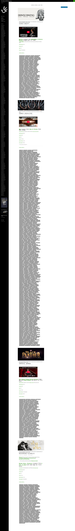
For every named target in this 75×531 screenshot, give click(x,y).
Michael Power (26, 275)
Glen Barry (21, 218)
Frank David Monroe (28, 412)
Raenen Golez (21, 428)
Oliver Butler (21, 288)
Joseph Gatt (29, 243)
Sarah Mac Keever (31, 319)
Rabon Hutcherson (22, 427)
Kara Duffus (25, 504)
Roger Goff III (27, 516)
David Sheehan (36, 191)
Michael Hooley (31, 273)
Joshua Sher (35, 244)
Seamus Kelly (35, 320)
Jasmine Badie (30, 74)
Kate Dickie (30, 247)
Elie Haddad (35, 201)
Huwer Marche (36, 70)
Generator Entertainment (27, 214)
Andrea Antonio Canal (22, 401)
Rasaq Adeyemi (31, 90)
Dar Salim (26, 187)
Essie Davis (37, 206)
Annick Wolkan (26, 161)
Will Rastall (21, 343)
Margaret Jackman (26, 262)
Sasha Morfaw (38, 429)
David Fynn (25, 190)
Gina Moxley (33, 217)
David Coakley (30, 189)
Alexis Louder (21, 400)
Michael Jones (21, 85)
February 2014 (2, 163)
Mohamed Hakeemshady (32, 425)
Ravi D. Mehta (37, 514)
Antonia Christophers (32, 162)
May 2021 (2, 84)
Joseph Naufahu (22, 244)
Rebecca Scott (27, 303)
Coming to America (3, 21)
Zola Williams (21, 437)
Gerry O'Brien (32, 216)
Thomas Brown (21, 333)
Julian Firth (29, 245)
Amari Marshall (27, 56)
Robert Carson (36, 515)
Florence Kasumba (22, 411)
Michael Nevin (38, 274)
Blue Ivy (33, 59)
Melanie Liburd (21, 271)
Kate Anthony (21, 247)
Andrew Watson (36, 158)
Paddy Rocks (32, 290)
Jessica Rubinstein (22, 502)
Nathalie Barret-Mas (27, 86)
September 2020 (3, 91)
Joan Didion (26, 502)
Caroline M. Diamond (22, 490)
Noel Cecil (31, 286)
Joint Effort (26, 503)
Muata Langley (31, 85)
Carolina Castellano (27, 175)
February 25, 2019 (34, 460)
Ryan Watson (21, 517)
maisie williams (21, 261)
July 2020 (2, 93)
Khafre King (33, 505)
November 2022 (3, 67)
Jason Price (21, 75)
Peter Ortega (34, 88)
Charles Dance (31, 176)
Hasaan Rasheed (27, 413)
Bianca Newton (29, 59)
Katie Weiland (30, 248)
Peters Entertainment (36, 513)
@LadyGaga (21, 458)
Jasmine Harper (35, 74)
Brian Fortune (21, 172)
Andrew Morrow (36, 56)
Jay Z (24, 75)
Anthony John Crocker (37, 161)
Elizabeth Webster (38, 202)
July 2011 (2, 192)
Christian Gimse (35, 178)
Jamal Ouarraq (27, 231)
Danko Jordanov (28, 186)
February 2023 (2, 64)
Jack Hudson (29, 230)
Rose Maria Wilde (36, 516)
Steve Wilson (27, 329)
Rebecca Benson (22, 303)
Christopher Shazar (35, 491)
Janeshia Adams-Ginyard (27, 415)
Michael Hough (36, 273)
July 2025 (2, 37)
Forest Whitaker (35, 411)
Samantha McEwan (32, 318)
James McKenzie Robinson (23, 233)
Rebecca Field (21, 515)
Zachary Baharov (33, 345)
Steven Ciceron (27, 519)
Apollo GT (36, 401)
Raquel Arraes (35, 301)
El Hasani (32, 201)
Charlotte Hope (27, 177)
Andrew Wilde (21, 159)
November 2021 (3, 78)
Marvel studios (21, 423)
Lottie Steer (33, 257)
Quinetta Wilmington (33, 89)
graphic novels (32, 382)
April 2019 (2, 107)
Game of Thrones (33, 129)
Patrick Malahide (31, 292)
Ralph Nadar (38, 89)
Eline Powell (21, 202)
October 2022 (2, 68)
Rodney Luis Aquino (30, 428)
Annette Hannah (37, 160)
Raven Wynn (25, 428)
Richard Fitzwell (22, 306)
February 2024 (2, 53)
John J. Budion (29, 76)
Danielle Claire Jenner (22, 186)
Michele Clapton (22, 277)
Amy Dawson (35, 157)
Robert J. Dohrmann (22, 516)
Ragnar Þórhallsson (22, 300)
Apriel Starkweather (22, 163)
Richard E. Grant (37, 305)
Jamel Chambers (36, 414)
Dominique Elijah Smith (27, 409)
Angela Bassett (32, 401)
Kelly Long (21, 249)
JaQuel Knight (30, 73)
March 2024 (2, 52)
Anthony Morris (22, 162)
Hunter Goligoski (34, 499)
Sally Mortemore (22, 317)
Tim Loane (35, 333)
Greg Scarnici (21, 499)
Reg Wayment (21, 304)
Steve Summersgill (22, 329)
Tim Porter (29, 334)
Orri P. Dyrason (36, 289)
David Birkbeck (21, 189)
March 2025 (2, 41)
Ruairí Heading (26, 315)
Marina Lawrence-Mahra (27, 263)
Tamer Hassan (27, 331)
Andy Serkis (27, 401)
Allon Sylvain (21, 157)
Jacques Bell (37, 71)
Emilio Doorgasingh (30, 204)
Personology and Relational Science (6, 0)
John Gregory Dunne (36, 502)
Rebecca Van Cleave (32, 303)
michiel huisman (38, 277)
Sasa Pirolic (31, 320)
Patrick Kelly (26, 292)
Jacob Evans (26, 414)
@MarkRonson (26, 458)
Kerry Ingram (38, 249)
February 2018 (2, 120)
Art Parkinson (26, 164)
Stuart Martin (21, 330)
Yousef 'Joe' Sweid (22, 345)
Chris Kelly (25, 491)
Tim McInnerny (21, 334)
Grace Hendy (35, 218)
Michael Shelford (37, 275)
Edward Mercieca (31, 200)
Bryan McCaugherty (36, 172)
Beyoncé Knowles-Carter (23, 59)
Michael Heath (26, 273)
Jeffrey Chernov (36, 415)
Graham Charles (27, 219)
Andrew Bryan (26, 158)
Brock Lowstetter (32, 489)
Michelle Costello (27, 277)
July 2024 (2, 48)
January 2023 (2, 65)
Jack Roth (38, 230)
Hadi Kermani (38, 221)
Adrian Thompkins (28, 55)
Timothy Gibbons (34, 334)
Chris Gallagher (22, 178)
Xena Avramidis (34, 344)
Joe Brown (21, 76)
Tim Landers (31, 333)
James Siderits (21, 415)
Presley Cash (26, 514)
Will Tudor (25, 343)
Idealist (35, 111)
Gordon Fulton (25, 218)
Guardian (32, 111)
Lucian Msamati (25, 258)
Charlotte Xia (35, 490)
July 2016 (2, 138)
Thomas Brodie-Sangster (36, 332)
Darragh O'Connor (35, 187)
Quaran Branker (27, 89)
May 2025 (2, 39)
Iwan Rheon (34, 229)
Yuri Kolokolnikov (27, 345)
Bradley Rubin (36, 488)
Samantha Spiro (37, 318)
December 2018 (3, 111)
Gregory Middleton (22, 220)
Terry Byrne (30, 332)
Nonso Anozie (35, 286)
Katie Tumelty (26, 248)
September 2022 (3, 69)
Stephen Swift (26, 328)
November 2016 (3, 134)
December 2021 (3, 77)
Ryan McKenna (21, 316)
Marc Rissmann (26, 261)
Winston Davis (35, 343)
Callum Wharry (22, 174)
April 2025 (2, 40)
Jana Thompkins (22, 73)
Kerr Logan (34, 249)
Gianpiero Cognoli (28, 217)
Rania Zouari (30, 301)
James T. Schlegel (34, 500)
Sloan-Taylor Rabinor (36, 518)
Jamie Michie (21, 234)
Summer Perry (35, 519)
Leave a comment (30, 25)
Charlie (31, 490)
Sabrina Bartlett (31, 316)
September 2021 (3, 80)
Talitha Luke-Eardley (22, 331)
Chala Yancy (35, 61)
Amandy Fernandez (22, 56)
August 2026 (2, 25)
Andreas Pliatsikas (31, 485)
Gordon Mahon (30, 218)
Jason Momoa (21, 235)
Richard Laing (26, 306)
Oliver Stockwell (32, 288)
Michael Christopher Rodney (28, 424)
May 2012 (2, 183)
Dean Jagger (30, 192)
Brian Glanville (22, 60)
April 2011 (2, 195)
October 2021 (2, 79)
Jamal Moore (36, 72)
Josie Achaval (21, 504)
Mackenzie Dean (27, 260)
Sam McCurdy (38, 317)
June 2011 (2, 193)
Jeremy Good (29, 501)
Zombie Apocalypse (25, 113)
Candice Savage (31, 61)
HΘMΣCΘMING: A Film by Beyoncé (23, 71)
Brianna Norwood (31, 60)
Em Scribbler (21, 204)
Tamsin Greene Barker (33, 331)
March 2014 (2, 162)
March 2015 (2, 151)
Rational (27, 22)
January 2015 (2, 153)
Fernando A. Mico (33, 410)
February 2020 (2, 98)
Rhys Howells (35, 304)
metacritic (20, 46)
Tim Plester (25, 334)
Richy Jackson (31, 515)
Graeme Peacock (22, 219)
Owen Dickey (21, 290)
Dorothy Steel (38, 409)
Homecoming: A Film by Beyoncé (29, 70)
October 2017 (2, 124)
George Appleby (38, 214)
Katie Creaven (21, 248)
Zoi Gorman (38, 345)
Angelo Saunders (22, 57)
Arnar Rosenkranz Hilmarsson (34, 163)
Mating (40, 451)
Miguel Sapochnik (22, 278)
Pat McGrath (26, 291)
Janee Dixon (26, 73)
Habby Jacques (31, 69)
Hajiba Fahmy (36, 69)
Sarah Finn (33, 429)
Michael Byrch (21, 272)
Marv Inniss (21, 84)
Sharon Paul (25, 518)
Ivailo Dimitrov (26, 229)
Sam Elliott (25, 517)
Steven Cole (31, 329)
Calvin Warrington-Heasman (28, 174)
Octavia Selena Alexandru (23, 287)
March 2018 (2, 119)
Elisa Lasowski (26, 202)
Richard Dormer (26, 305)
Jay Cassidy (25, 501)
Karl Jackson (30, 246)
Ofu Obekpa (25, 426)
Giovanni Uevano (26, 69)
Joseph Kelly (34, 503)
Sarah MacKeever (37, 319)
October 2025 (2, 34)
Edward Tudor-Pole (22, 201)
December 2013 (3, 165)
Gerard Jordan (27, 216)
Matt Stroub (30, 84)
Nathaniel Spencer (33, 86)
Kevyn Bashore (29, 505)
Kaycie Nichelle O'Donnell (23, 505)
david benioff (38, 188)
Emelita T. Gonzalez (27, 410)
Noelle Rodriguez (22, 88)
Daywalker (2, 20)
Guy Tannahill (38, 220)
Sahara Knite (36, 316)
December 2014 (3, 154)
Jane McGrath (33, 234)
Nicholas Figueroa (28, 87)
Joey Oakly (24, 76)
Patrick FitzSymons (35, 291)
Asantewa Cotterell (37, 57)
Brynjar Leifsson (26, 173)
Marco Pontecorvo (31, 261)
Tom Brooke (35, 335)
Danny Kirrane (33, 186)
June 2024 (2, 49)
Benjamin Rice (32, 487)
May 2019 (2, 106)
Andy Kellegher (31, 159)
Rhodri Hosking (26, 304)
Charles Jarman (36, 176)
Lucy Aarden (30, 258)
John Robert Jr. (22, 503)
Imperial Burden (25, 363)
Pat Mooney (30, 291)
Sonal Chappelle (22, 519)
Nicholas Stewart (33, 87)
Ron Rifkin (31, 516)
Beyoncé (39, 58)
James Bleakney (32, 231)
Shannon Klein (21, 518)
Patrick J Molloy (22, 292)
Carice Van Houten (35, 174)
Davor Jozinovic (26, 192)
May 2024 (2, 50)
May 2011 (2, 194)
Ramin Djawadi (21, 301)
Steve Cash (34, 328)
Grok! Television (28, 220)
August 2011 (2, 191)
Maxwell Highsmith (34, 423)
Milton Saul (26, 425)
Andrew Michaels (22, 486)
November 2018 (3, 112)
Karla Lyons (34, 246)
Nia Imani (24, 87)
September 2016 (3, 136)
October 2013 (2, 167)
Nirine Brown (38, 87)
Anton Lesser (26, 162)
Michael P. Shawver (35, 424)
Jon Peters (30, 503)
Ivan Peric (30, 229)
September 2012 (3, 179)
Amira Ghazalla (26, 157)
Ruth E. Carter (25, 429)
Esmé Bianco (33, 206)
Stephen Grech (21, 328)
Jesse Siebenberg (34, 501)
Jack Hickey (25, 230)
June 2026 (2, 27)
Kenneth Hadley (30, 249)
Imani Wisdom (38, 499)
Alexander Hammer (37, 55)
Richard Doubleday (31, 305)
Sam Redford (21, 318)
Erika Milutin (25, 206)
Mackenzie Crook (22, 260)
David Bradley (26, 189)
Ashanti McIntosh (22, 58)
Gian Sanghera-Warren (22, 217)
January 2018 (2, 121)
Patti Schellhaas (30, 426)
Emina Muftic (21, 205)
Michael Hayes (21, 273)
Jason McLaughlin (38, 234)
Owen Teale (25, 290)
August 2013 (2, 169)
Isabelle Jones (21, 229)
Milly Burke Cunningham (28, 278)
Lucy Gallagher (35, 258)
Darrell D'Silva (21, 188)
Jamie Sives (25, 234)
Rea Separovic (36, 302)
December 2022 (3, 66)
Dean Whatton (35, 192)
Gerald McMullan (22, 216)
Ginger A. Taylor (38, 217)
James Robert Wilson (29, 233)
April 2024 (2, 51)
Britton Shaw (21, 61)
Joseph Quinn (26, 244)
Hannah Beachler (22, 413)
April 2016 (2, 141)
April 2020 (2, 96)
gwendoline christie (27, 221)
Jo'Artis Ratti (37, 75)
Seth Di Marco (37, 517)
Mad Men (2, 17)
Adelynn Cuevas (28, 399)
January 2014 (2, 164)
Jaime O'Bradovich (22, 72)
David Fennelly (35, 189)
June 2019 (2, 105)
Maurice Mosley (35, 84)
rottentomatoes (21, 44)
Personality (23, 22)
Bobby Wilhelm (21, 488)
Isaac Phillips (37, 413)
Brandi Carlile (21, 489)
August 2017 (2, 126)
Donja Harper (33, 409)
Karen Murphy (34, 504)
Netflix (21, 39)
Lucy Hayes (21, 259)
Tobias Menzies (21, 335)
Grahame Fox (31, 219)
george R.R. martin (27, 215)
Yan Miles (38, 344)
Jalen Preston (31, 72)
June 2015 (2, 148)
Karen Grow (29, 504)
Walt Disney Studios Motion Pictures (28, 379)
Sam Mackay (34, 317)
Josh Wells (38, 503)
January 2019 (2, 110)
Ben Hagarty (35, 58)
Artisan (20, 111)
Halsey (25, 499)
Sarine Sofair (21, 320)
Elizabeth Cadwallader (32, 202)
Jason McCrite (21, 501)
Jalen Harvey (27, 72)
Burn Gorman (31, 173)
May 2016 (2, 140)
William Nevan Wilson (30, 343)
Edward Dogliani (26, 200)
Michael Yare (32, 276)
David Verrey (21, 192)
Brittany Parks (36, 60)
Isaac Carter (33, 71)
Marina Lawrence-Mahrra (34, 263)
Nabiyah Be (37, 425)
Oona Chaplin (26, 289)
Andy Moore (35, 159)
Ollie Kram (36, 288)
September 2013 (3, 168)
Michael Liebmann (27, 274)
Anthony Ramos (37, 486)
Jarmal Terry (35, 73)
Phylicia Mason (21, 514)
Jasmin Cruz (26, 74)
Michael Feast (31, 272)
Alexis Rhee (25, 400)
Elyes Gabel (33, 203)
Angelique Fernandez (27, 160)
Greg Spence (36, 219)
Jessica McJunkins (32, 75)
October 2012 (2, 178)
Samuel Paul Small (22, 319)
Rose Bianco (21, 429)
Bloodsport (2, 18)
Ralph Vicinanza (37, 300)
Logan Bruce (25, 257)
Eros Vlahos (29, 206)
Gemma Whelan (21, 214)
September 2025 (3, 35)
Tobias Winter (26, 335)
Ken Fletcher (25, 249)
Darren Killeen (31, 188)
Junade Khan (38, 245)
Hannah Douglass (22, 70)
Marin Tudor (21, 263)
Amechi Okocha (34, 400)
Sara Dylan (26, 319)
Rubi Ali (30, 315)
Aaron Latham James (22, 55)
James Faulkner (26, 232)
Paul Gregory (30, 513)
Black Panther (27, 380)
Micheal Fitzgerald (38, 276)
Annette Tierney (22, 161)
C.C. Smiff (35, 173)
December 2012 (3, 176)
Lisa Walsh (21, 257)
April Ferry (27, 163)
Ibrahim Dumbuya (32, 413)
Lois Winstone (29, 257)
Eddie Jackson (21, 200)
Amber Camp (31, 56)
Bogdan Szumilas (26, 488)
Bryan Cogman (31, 172)
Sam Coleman (30, 317)
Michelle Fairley (33, 277)
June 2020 (2, 94)
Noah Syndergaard (22, 286)
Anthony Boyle (31, 161)
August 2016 (2, 137)
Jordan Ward (37, 76)
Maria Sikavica (36, 262)
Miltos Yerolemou (34, 278)
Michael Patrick (22, 275)
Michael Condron (26, 272)
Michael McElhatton (33, 274)
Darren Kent (26, 188)
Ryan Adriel (30, 429)
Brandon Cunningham (37, 59)
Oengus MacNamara (34, 287)
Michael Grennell (36, 272)
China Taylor (21, 491)
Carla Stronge (21, 175)
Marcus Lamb (21, 262)
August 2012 (2, 180)
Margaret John (32, 262)
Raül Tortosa (21, 302)
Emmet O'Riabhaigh (30, 205)
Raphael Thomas (26, 90)
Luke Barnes (25, 259)
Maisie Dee (35, 260)
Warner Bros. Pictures (25, 463)
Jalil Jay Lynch (31, 414)
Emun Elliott (35, 205)
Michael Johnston (22, 274)
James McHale (34, 232)
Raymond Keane (32, 302)
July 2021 (2, 82)
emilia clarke (25, 204)
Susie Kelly (34, 330)
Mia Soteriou (34, 271)
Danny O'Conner (22, 187)
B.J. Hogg (35, 164)
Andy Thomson (21, 160)
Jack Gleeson (21, 230)
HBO (20, 129)
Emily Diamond (36, 204)
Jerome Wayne (27, 75)
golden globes (21, 477)
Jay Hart (32, 415)
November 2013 (3, 166)
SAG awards (20, 142)
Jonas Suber (33, 76)
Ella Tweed (25, 203)
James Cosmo (36, 231)
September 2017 (3, 125)
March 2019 (2, 108)
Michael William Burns (27, 276)
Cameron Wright (26, 61)
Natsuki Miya (38, 86)
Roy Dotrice (36, 314)
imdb (19, 48)
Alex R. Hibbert (33, 399)
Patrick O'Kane (36, 292)
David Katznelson (34, 190)
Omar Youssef (21, 289)
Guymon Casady (22, 221)
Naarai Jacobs (36, 85)
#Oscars (20, 457)
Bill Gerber (36, 487)
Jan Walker (28, 234)
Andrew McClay (31, 158)
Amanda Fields (26, 485)
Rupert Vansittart (34, 315)
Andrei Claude (21, 158)
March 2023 (2, 63)
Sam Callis (26, 317)
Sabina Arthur (26, 316)
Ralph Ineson (32, 300)
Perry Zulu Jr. (34, 426)
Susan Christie (30, 330)
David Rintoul (31, 191)
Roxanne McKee (32, 314)
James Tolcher (35, 233)
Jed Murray (34, 235)
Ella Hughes (21, 203)
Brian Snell (26, 60)
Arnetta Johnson (31, 57)
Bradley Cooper (32, 488)
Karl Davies (25, 246)
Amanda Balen (21, 485)
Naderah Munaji (22, 86)
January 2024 (2, 54)
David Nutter (27, 191)
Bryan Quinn (21, 173)
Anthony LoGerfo (32, 486)
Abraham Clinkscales (22, 399)
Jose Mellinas (21, 243)
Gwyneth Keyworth (33, 221)
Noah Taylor (27, 286)
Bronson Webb (26, 172)
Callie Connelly (37, 489)
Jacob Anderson (22, 231)
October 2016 (2, 135)
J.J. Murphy (37, 229)
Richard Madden (32, 306)
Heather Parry (29, 499)
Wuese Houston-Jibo (28, 344)
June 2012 (2, 182)
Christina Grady (30, 491)
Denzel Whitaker (22, 409)
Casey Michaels (38, 175)
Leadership (37, 361)
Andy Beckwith (26, 159)
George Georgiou (22, 215)
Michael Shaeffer (31, 275)
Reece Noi (37, 303)
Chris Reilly (26, 178)
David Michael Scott (22, 191)
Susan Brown (26, 330)
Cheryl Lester (38, 177)
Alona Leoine (29, 400)
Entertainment (23, 111)
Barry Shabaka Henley (22, 487)
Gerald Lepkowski (33, 215)
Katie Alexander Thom (35, 247)
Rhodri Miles (30, 304)
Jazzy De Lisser (30, 235)
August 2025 (2, 36)
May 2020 (2, 95)
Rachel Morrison (28, 427)
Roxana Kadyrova (27, 314)
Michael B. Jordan (22, 424)
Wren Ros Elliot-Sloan (22, 344)
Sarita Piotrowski (26, 320)
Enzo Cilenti (21, 206)
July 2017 (2, 127)
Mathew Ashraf (25, 84)
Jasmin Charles (21, 74)
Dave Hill (35, 188)
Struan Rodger (36, 329)
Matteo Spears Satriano (28, 423)
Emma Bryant (25, 205)
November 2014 (3, 155)
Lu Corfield (21, 258)
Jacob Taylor (29, 500)
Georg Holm (33, 214)
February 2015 (2, 152)
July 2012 (2, 181)
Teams (29, 22)
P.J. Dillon (29, 290)
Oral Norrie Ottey (31, 289)
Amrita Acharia (31, 157)
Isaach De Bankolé (22, 414)
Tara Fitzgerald (22, 332)
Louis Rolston (38, 257)
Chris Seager (30, 178)
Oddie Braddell (29, 287)
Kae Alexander (21, 246)
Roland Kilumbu (36, 428)
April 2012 (2, 184)
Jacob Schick (25, 500)
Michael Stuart (21, 276)
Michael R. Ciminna (22, 425)
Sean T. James (33, 517)
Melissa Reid (30, 271)
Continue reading (22, 147)
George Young (21, 69)
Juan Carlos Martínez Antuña (23, 245)
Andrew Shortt (27, 486)
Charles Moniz (27, 490)
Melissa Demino (26, 271)
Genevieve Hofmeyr (34, 412)
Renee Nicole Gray (26, 515)
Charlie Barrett (22, 177)
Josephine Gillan (31, 244)
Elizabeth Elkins (22, 410)
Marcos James (37, 261)
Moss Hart (21, 513)
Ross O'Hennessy (22, 314)
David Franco (21, 190)
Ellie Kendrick (29, 203)
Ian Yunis (29, 71)
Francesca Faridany (22, 412)
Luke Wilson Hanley (34, 259)
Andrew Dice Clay (37, 485)
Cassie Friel (21, 176)
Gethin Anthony (37, 216)
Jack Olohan (34, 230)
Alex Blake (32, 55)
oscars (20, 475)
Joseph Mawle (34, 243)
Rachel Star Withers (33, 427)
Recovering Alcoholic (27, 453)
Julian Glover (34, 245)
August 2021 (2, 81)
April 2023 (2, 62)
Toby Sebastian (31, 335)
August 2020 (2, 92)
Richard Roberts (37, 306)
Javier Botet (25, 235)
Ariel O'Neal (26, 57)
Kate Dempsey (25, 247)
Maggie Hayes (31, 260)
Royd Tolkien (21, 315)
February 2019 (2, 109)
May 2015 (2, 149)
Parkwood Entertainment (28, 88)
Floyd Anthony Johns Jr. (28, 411)
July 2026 (2, 26)
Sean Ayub (29, 517)
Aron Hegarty (21, 164)
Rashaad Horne (36, 90)
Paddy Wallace (37, 290)
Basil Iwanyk (27, 487)
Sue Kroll (31, 519)
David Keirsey (25, 25)
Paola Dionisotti (22, 291)
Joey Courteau (31, 502)
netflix (20, 87)
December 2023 (3, 55)
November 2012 (3, 177)
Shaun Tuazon (30, 518)
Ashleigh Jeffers (31, 164)
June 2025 (2, 38)
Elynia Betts (37, 203)
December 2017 (3, 122)
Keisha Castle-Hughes (35, 248)
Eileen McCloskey (28, 201)
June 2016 (2, 139)
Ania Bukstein (32, 160)
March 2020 (2, 97)
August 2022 (2, 70)
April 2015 (2, 150)
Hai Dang (39, 412)
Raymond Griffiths (26, 302)
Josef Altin (25, 243)
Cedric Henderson (26, 176)
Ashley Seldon (31, 58)
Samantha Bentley (26, 318)
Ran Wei (34, 514)
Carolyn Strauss (33, 175)
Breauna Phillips (26, 489)
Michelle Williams (26, 85)
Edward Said (36, 200)
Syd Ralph (38, 330)
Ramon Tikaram (26, 301)
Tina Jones (38, 334)
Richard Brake (21, 305)
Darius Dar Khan (30, 187)
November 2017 (3, 123)
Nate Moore (21, 426)
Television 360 (26, 332)
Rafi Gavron (30, 514)
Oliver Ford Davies (26, 288)
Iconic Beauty (24, 23)
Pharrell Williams (22, 89)
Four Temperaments (28, 111)
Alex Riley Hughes (38, 399)
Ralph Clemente (28, 300)
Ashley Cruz (26, 58)
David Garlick (29, 190)
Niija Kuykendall (25, 513)
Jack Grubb (21, 500)
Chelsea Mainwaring (32, 177)
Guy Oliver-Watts (33, 220)
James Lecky (30, 232)
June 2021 (2, 83)
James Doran (21, 232)
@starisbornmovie (32, 458)
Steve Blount (30, 328)
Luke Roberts (29, 259)
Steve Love (38, 328)
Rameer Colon (21, 90)
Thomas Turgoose (26, 333)
